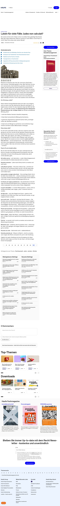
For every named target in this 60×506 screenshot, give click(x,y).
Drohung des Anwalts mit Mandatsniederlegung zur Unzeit (10, 291)
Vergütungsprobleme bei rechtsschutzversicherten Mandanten (29, 293)
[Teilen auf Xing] (8, 81)
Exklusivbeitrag (5, 368)
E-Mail (16, 447)
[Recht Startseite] (4, 7)
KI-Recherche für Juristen (8, 296)
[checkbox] (1, 337)
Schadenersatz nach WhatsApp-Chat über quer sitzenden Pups (30, 265)
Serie (2, 42)
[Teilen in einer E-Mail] (2, 81)
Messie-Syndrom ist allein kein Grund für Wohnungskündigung (9, 313)
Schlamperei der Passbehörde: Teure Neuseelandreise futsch (30, 287)
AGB (33, 452)
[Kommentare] (43, 43)
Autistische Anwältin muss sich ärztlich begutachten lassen (29, 298)
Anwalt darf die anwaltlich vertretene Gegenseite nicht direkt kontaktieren (10, 285)
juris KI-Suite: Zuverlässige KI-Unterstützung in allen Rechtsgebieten (30, 282)
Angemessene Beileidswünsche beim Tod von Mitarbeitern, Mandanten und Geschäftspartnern (11, 278)
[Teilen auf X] (4, 81)
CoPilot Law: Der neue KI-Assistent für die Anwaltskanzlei (29, 271)
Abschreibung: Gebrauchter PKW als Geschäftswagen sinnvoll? (10, 265)
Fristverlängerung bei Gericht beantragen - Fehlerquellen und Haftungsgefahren (10, 271)
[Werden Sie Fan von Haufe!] (31, 481)
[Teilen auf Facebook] (6, 81)
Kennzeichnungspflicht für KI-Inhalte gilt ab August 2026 (11, 260)
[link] (2, 12)
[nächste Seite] (36, 245)
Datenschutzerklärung (35, 453)
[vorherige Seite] (4, 245)
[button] (56, 7)
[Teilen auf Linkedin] (10, 81)
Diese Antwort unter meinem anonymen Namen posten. (14, 336)
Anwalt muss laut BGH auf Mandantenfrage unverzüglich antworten (10, 301)
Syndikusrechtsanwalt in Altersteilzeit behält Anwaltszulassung (29, 260)
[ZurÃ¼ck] (36, 373)
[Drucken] (41, 43)
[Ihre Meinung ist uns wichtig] (3, 503)
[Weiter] (38, 373)
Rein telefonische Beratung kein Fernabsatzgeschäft (28, 308)
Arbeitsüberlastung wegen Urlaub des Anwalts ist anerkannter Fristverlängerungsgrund (10, 307)
